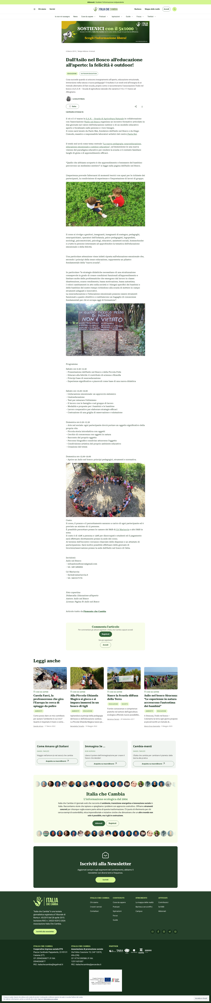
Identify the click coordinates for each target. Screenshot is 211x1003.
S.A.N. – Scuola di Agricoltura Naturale (105, 118)
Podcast (116, 909)
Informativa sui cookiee (51, 999)
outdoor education (89, 73)
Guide (115, 922)
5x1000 (161, 909)
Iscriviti (105, 882)
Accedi (166, 9)
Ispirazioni (117, 914)
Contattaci (94, 914)
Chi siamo (94, 905)
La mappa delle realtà (144, 905)
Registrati (105, 634)
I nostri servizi (96, 909)
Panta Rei (132, 134)
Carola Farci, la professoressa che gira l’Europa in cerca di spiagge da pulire (48, 701)
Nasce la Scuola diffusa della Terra (122, 697)
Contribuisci (163, 905)
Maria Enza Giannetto (152, 726)
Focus (115, 918)
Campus (139, 914)
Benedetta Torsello (77, 726)
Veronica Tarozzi (113, 719)
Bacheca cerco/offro (144, 909)
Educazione (72, 73)
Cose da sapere (119, 905)
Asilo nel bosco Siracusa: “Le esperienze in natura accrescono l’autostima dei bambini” (160, 701)
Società (125, 704)
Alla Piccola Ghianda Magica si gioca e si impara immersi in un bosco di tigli (84, 701)
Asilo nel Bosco (92, 122)
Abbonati (98, 826)
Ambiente (38, 711)
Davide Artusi (38, 726)
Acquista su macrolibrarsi (56, 766)
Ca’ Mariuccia (122, 529)
